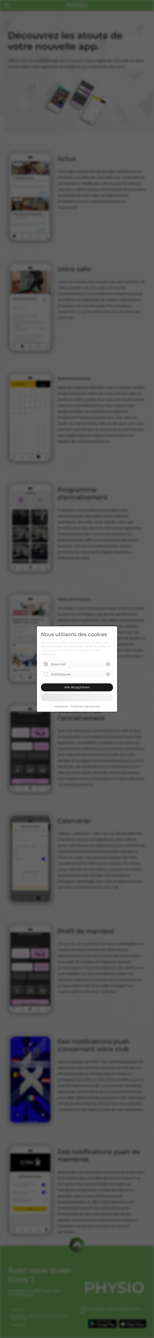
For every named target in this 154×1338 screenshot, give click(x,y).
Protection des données (85, 706)
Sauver (77, 697)
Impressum (61, 706)
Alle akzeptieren (77, 687)
